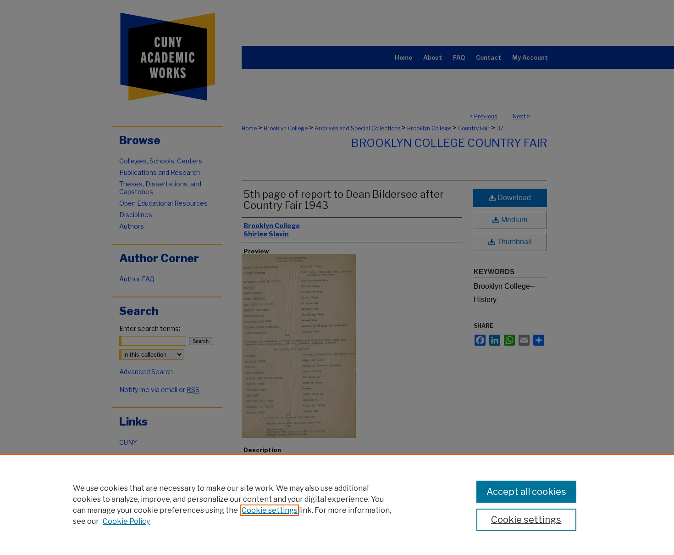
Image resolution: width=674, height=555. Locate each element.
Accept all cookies (526, 491)
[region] (337, 504)
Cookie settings (270, 510)
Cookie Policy (126, 521)
